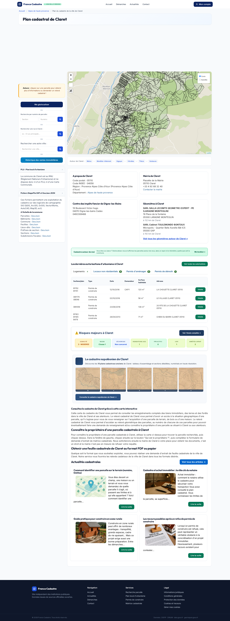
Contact (146, 4)
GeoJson (35, 216)
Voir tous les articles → (194, 462)
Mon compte (205, 4)
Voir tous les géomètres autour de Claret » (165, 238)
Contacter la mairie (152, 189)
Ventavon (153, 161)
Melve (89, 161)
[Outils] (71, 91)
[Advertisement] (115, 49)
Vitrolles (131, 161)
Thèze (141, 161)
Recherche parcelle (134, 592)
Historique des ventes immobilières (41, 160)
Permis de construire (134, 599)
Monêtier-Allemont (104, 161)
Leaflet (209, 153)
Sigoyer (119, 161)
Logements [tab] (80, 271)
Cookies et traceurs (172, 603)
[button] (42, 170)
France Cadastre (41, 4)
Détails (200, 290)
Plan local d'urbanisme (135, 596)
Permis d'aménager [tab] (137, 271)
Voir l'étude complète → (191, 333)
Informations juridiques (174, 592)
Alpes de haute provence (38, 11)
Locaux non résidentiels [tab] (107, 271)
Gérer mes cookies (172, 607)
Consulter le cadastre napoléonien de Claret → (98, 397)
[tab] (42, 170)
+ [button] (71, 75)
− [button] (71, 79)
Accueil (109, 4)
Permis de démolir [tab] (165, 271)
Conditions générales (173, 596)
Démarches (121, 4)
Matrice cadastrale (134, 603)
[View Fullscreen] (71, 85)
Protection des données (174, 599)
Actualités (134, 4)
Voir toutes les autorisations (194, 264)
